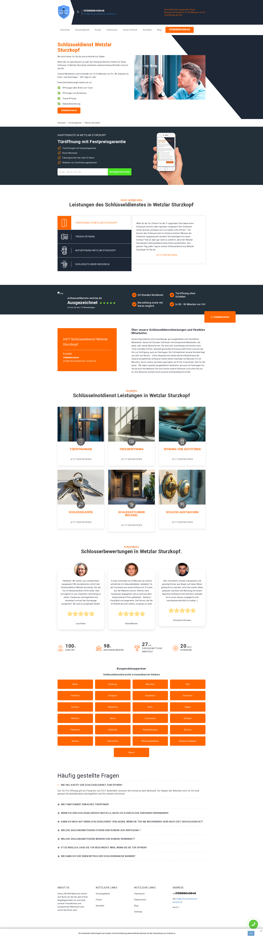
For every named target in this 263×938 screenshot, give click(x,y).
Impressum (112, 30)
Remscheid (113, 741)
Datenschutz (140, 900)
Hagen (188, 707)
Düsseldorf (150, 695)
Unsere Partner (130, 30)
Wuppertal (113, 707)
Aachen (75, 741)
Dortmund (187, 695)
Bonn (150, 707)
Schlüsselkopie (81, 512)
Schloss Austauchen (182, 512)
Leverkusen (150, 718)
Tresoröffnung (131, 449)
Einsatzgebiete (82, 30)
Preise (98, 30)
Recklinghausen (150, 730)
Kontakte (147, 30)
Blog (159, 30)
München (150, 684)
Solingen (188, 718)
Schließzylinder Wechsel (131, 514)
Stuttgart (112, 695)
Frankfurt (75, 695)
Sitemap (138, 912)
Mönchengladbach (150, 741)
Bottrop (187, 730)
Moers (132, 752)
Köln (188, 684)
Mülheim (75, 718)
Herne (113, 718)
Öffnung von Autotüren (182, 449)
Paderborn (75, 730)
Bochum (75, 707)
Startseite (65, 30)
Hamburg (112, 684)
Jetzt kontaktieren (166, 255)
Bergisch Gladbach (187, 741)
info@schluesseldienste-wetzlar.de (99, 14)
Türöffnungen (81, 449)
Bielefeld (113, 730)
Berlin (75, 684)
